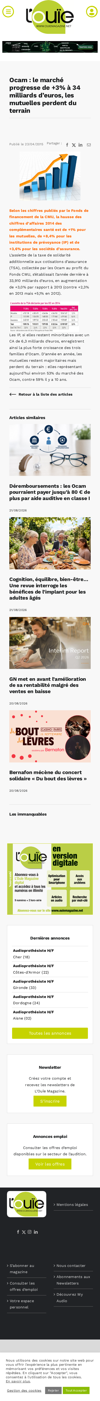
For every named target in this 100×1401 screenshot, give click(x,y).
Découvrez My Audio (70, 1297)
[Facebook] (18, 1232)
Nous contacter (71, 1265)
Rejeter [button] (53, 1390)
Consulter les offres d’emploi (24, 1286)
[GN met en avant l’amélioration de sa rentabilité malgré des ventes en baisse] (50, 620)
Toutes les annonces (50, 1033)
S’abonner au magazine (22, 1268)
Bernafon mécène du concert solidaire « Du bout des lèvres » (48, 775)
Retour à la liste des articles (46, 394)
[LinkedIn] (36, 1232)
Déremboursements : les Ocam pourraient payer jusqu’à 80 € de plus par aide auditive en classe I (49, 492)
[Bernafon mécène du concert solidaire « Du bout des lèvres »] (50, 713)
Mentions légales (72, 1204)
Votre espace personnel (22, 1304)
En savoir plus (18, 1381)
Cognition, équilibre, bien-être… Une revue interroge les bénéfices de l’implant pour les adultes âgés (48, 588)
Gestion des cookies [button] (24, 1390)
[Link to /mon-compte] (92, 11)
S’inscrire (50, 1101)
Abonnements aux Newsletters (73, 1280)
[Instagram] (29, 1232)
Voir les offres (50, 1164)
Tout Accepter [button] (76, 1390)
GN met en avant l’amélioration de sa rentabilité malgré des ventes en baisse (47, 685)
